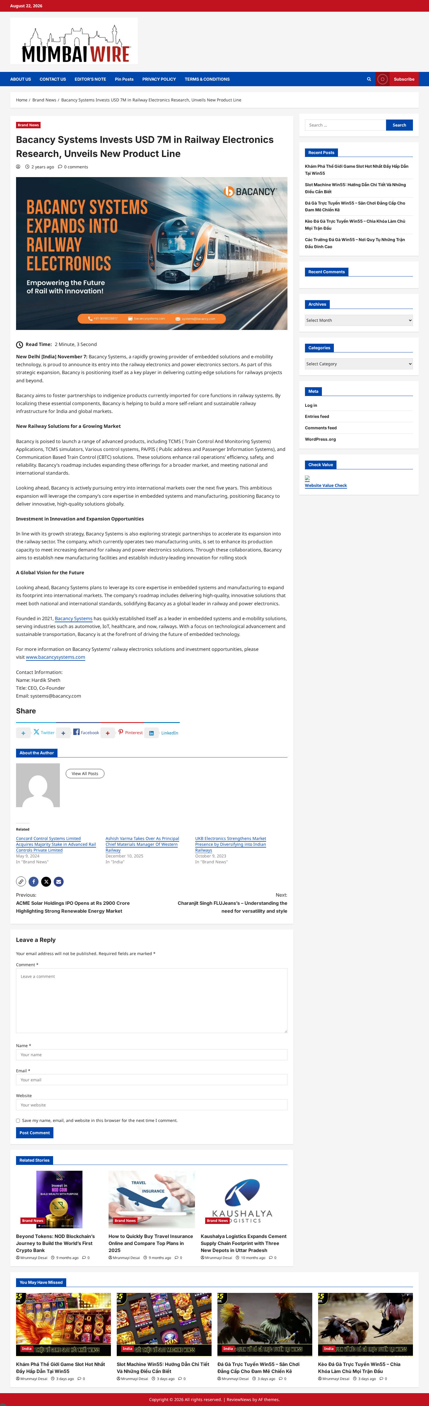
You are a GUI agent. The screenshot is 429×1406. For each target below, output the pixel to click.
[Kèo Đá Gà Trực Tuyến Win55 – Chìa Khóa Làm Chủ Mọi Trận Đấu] (365, 1324)
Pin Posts (124, 79)
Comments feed (321, 427)
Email (23, 1070)
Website (24, 1095)
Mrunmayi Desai (33, 1257)
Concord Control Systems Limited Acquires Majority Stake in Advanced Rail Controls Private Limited (56, 844)
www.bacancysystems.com (55, 657)
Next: (232, 903)
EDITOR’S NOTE (90, 79)
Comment (27, 964)
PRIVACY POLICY (159, 79)
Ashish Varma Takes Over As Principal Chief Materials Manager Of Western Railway (142, 844)
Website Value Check (326, 485)
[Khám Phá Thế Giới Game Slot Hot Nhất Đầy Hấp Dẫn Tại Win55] (63, 1324)
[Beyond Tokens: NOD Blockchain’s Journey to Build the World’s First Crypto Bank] (59, 1200)
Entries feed (317, 416)
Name (23, 1045)
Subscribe (404, 78)
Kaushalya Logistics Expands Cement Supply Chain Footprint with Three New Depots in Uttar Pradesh (244, 1243)
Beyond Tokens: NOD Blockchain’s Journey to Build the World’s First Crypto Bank (55, 1243)
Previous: (73, 903)
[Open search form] (369, 78)
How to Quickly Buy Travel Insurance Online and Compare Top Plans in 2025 (151, 1243)
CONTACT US (53, 79)
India (27, 1348)
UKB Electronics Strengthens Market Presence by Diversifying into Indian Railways (230, 844)
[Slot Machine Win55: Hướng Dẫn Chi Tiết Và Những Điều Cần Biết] (164, 1324)
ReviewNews (239, 1399)
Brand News (28, 124)
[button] (21, 881)
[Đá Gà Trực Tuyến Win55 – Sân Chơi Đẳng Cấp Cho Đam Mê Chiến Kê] (264, 1324)
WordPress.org (320, 439)
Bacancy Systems (74, 618)
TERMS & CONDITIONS (207, 79)
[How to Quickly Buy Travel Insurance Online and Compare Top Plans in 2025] (152, 1200)
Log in (311, 405)
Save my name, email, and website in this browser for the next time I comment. (100, 1120)
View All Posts (85, 773)
